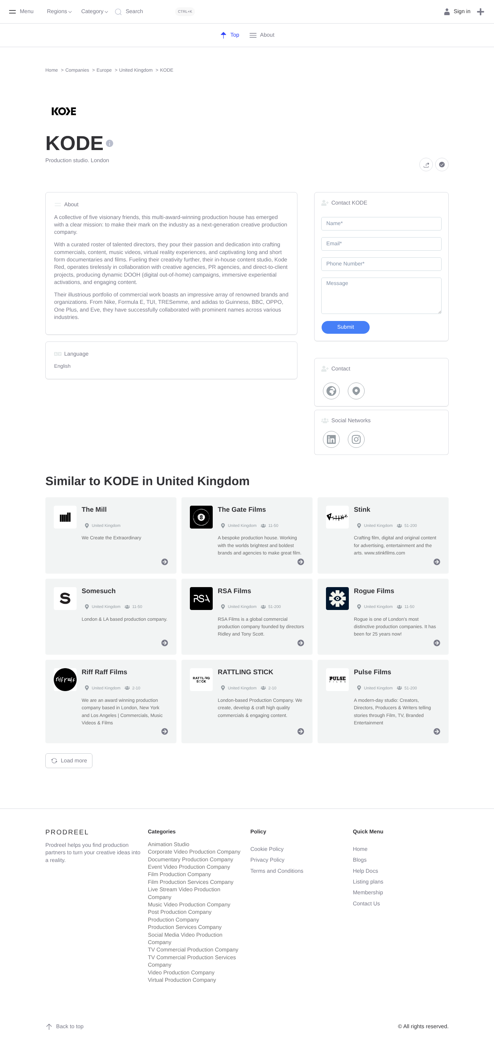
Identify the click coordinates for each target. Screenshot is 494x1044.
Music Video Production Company (189, 905)
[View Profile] (164, 562)
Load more (74, 761)
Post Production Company (180, 912)
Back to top (70, 1026)
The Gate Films (242, 509)
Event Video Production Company (189, 867)
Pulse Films (372, 672)
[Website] (331, 391)
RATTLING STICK (245, 672)
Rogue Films (374, 591)
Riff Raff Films (104, 672)
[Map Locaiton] (356, 391)
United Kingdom (106, 525)
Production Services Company (184, 927)
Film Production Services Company (191, 882)
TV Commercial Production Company (193, 950)
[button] (481, 12)
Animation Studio (168, 844)
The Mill (94, 509)
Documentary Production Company (190, 860)
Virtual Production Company (182, 980)
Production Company (173, 920)
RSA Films (234, 591)
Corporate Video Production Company (194, 852)
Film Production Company (179, 874)
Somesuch (99, 591)
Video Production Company (181, 973)
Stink (362, 509)
